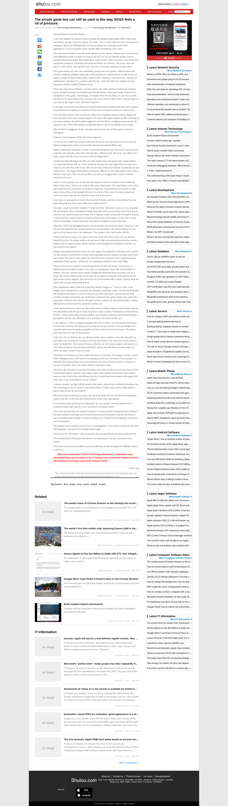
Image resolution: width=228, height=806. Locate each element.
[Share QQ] (39, 57)
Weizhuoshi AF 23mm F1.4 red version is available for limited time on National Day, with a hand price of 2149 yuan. (128, 689)
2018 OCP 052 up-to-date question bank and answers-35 (173, 267)
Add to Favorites (164, 4)
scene (86, 484)
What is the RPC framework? (160, 232)
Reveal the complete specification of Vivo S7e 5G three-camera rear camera (182, 408)
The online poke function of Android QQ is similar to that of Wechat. (178, 484)
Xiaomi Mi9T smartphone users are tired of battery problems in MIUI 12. (180, 418)
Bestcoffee (129, 780)
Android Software (154, 12)
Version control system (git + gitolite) (164, 140)
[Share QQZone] (39, 63)
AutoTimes (119, 780)
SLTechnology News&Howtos (69, 28)
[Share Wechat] (39, 52)
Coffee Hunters (158, 780)
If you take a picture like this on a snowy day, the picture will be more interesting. (184, 668)
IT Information (124, 28)
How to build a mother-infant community (165, 151)
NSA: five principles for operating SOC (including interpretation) (176, 89)
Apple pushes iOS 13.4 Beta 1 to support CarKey (170, 525)
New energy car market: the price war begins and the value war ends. (179, 663)
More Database (182, 251)
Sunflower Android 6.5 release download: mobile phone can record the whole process (187, 454)
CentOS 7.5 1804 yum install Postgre (164, 282)
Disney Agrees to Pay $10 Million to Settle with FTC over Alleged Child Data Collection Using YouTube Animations (128, 553)
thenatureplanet (162, 776)
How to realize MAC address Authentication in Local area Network (178, 114)
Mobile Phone (135, 12)
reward (93, 484)
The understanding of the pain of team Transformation (172, 176)
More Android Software (178, 435)
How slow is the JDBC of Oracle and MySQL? (168, 181)
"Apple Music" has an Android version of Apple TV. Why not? (175, 439)
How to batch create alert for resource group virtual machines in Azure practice (183, 342)
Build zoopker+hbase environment (83, 604)
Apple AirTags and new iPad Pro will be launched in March (174, 383)
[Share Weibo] (39, 46)
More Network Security (178, 70)
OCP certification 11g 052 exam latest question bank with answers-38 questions (184, 287)
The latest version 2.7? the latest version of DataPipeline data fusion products (183, 161)
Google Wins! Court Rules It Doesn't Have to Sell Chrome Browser (101, 579)
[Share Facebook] (39, 69)
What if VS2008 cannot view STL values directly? (170, 212)
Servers (119, 12)
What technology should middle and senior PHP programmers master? (180, 217)
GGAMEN (157, 782)
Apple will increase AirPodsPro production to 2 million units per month (179, 413)
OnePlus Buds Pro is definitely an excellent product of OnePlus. (176, 403)
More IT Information (128, 763)
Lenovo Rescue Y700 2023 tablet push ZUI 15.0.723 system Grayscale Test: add (184, 638)
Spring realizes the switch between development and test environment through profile (186, 156)
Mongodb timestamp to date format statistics (167, 297)
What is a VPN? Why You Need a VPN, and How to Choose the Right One (181, 74)
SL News (138, 780)
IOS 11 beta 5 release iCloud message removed (169, 535)
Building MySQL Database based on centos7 (168, 326)
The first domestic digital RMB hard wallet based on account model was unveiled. (110, 739)
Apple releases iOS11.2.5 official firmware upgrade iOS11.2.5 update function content (186, 520)
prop (79, 484)
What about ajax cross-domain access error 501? (170, 227)
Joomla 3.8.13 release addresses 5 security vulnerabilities (174, 577)
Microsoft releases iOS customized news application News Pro (176, 530)
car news (148, 776)
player (72, 484)
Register (184, 4)
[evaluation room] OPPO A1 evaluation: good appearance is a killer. (102, 714)
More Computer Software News (174, 558)
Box (66, 484)
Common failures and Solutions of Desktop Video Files (172, 119)
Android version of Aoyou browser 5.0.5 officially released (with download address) (185, 464)
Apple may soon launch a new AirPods (165, 378)
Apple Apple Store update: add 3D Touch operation (170, 505)
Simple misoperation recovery (161, 262)
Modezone (114, 782)
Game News (136, 782)
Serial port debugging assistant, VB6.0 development (171, 166)
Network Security (47, 12)
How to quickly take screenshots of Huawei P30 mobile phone (176, 474)
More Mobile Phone (180, 374)
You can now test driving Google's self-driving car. (170, 388)
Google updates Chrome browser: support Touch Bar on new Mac (177, 515)
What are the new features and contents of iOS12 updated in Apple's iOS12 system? (186, 545)
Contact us (118, 776)
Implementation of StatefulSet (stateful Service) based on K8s (175, 352)
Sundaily (169, 780)
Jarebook (147, 780)
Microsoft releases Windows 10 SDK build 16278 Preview (174, 597)
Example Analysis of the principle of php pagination (171, 242)
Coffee (127, 782)
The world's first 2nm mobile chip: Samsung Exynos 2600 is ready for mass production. (113, 528)
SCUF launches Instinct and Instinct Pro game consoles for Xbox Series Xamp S (184, 393)
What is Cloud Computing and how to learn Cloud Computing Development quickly (185, 362)
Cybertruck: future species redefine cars (165, 643)
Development (89, 12)
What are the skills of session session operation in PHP (173, 207)
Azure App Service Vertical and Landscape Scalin (170, 357)
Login (176, 4)
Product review (133, 776)
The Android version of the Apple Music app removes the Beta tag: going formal (184, 444)
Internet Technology (69, 12)
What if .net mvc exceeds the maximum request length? (172, 237)
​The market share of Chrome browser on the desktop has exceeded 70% (104, 503)
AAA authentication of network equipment (166, 84)
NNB (122, 782)
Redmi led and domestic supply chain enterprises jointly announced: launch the (184, 648)
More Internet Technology (177, 132)
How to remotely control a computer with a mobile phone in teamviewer (180, 592)
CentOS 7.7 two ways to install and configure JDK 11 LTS (174, 331)
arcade (102, 484)
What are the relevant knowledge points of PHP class (172, 202)
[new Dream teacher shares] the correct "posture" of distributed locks (179, 146)
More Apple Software (179, 497)
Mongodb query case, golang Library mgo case (169, 302)
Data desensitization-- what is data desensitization (170, 94)
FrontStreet (147, 782)
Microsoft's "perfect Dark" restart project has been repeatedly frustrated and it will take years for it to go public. (127, 663)
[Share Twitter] (39, 75)
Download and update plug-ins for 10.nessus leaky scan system (176, 79)
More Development (180, 193)
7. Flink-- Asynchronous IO (159, 171)
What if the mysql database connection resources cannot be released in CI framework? (187, 222)
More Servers (183, 311)
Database (106, 12)
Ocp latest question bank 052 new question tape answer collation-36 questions (183, 272)
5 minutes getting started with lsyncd (164, 321)
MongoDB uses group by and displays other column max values (176, 292)
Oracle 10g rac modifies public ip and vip (166, 257)
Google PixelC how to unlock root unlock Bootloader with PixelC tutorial (180, 607)
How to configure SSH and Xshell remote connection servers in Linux (179, 316)
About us (105, 776)
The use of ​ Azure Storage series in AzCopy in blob (170, 347)
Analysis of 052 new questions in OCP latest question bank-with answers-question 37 (187, 277)
